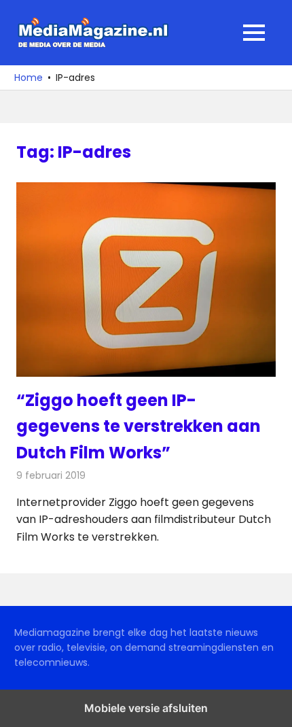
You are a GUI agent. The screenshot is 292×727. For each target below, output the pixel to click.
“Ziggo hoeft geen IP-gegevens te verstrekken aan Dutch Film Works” (138, 426)
